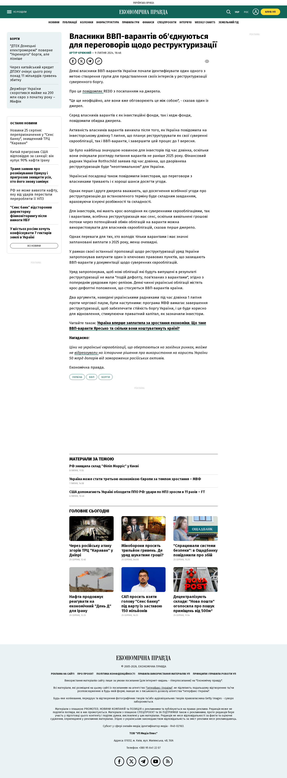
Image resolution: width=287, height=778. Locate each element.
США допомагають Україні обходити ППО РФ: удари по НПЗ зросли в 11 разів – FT (137, 492)
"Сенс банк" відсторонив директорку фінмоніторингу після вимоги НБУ (31, 213)
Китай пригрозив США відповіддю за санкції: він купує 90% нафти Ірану (32, 156)
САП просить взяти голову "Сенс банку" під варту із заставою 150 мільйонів (141, 603)
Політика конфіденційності (115, 673)
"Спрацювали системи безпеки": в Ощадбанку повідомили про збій (195, 550)
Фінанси (148, 22)
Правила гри (130, 22)
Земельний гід (228, 22)
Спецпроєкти (166, 22)
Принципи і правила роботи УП (214, 673)
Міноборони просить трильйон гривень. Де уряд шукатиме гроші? (142, 550)
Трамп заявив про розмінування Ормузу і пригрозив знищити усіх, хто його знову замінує (31, 175)
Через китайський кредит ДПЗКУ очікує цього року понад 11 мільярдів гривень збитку (33, 73)
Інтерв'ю (185, 22)
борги (105, 377)
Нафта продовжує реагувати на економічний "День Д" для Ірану (90, 603)
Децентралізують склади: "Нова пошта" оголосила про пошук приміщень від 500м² (194, 603)
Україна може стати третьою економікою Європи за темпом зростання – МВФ (135, 479)
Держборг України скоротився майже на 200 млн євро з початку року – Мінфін (32, 95)
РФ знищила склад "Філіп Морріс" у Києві (104, 466)
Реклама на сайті (62, 673)
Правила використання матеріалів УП (164, 673)
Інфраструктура (107, 22)
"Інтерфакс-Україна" (159, 687)
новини (53, 22)
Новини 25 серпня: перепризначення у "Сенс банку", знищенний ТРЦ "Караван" (32, 136)
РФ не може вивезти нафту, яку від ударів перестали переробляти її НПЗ (34, 194)
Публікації (69, 22)
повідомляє (92, 91)
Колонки (86, 22)
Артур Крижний (80, 53)
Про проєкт (85, 673)
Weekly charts (205, 22)
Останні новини (23, 123)
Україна (77, 377)
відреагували (86, 352)
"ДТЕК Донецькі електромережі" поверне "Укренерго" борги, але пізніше (31, 52)
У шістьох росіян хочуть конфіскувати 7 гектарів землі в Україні (31, 233)
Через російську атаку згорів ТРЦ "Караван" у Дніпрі (91, 550)
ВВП (91, 377)
